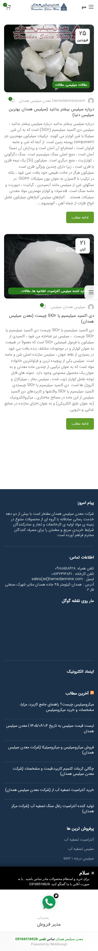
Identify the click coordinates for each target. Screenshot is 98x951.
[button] (49, 911)
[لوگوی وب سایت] (49, 7)
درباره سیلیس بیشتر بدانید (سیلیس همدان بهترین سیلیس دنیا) (51, 112)
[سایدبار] (91, 292)
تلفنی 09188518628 (30, 939)
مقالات (59, 84)
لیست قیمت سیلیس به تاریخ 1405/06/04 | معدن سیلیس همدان (50, 728)
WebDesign (58, 944)
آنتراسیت (54, 291)
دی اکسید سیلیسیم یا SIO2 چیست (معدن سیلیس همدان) (51, 318)
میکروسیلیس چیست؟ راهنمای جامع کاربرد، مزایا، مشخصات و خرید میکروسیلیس (57, 707)
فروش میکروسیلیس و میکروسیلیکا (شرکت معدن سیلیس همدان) (51, 750)
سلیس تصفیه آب (81, 849)
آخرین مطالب (77, 693)
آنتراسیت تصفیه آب (79, 840)
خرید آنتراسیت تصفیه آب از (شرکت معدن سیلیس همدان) (49, 790)
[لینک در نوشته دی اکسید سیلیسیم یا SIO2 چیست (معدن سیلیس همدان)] (49, 266)
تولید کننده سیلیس (74, 291)
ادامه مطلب (80, 217)
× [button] (93, 873)
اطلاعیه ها (39, 291)
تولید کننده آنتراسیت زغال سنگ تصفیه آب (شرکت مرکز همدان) (52, 809)
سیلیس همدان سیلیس (68, 307)
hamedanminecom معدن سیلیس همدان (52, 101)
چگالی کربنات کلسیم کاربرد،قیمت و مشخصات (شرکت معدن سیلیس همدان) (53, 771)
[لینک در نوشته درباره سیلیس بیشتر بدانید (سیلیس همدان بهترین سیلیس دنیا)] (49, 58)
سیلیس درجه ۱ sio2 (78, 858)
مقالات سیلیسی (76, 84)
